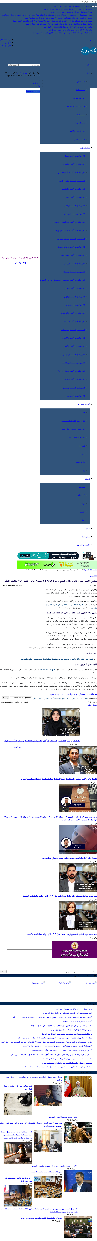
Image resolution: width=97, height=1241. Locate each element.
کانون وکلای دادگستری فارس (74, 288)
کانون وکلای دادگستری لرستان (74, 354)
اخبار (88, 73)
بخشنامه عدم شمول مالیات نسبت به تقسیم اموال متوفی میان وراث (66, 1033)
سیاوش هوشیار (23, 72)
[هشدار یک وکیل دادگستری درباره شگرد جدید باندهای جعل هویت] (78, 853)
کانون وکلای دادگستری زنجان (74, 263)
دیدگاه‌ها (17, 747)
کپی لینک (5, 697)
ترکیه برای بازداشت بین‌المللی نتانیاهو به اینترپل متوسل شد (70, 29)
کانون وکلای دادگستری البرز (75, 197)
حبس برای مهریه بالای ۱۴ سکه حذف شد (76, 1021)
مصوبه (82, 453)
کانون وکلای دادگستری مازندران (73, 362)
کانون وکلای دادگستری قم (75, 304)
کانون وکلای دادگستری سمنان (74, 271)
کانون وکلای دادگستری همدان (74, 387)
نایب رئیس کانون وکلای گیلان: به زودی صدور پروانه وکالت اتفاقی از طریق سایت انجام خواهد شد (57, 659)
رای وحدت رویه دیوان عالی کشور (73, 429)
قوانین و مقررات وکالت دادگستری (73, 420)
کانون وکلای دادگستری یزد (75, 396)
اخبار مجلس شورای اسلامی (75, 106)
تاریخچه (82, 503)
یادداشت (82, 487)
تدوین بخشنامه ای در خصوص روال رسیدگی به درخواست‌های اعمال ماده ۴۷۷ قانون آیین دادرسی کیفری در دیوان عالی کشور (47, 15)
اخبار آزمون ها (80, 122)
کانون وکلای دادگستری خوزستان (73, 255)
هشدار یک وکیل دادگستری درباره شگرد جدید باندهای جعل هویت (69, 858)
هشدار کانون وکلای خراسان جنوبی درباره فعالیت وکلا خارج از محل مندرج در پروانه (61, 1025)
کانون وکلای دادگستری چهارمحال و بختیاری (69, 222)
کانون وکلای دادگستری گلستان (73, 338)
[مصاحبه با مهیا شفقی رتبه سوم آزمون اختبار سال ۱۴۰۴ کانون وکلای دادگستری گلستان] (78, 929)
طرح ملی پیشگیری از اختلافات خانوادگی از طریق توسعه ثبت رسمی (66, 1062)
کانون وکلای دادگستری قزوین (74, 296)
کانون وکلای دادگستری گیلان (74, 346)
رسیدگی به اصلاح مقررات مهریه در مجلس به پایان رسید (71, 12)
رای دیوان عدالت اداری (76, 437)
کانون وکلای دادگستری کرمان (74, 321)
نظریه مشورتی (80, 462)
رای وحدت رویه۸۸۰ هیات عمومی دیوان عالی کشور (72, 6)
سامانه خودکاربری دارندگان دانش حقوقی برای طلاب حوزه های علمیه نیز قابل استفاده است (59, 24)
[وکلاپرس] (93, 53)
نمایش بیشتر (92, 705)
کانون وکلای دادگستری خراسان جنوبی (71, 238)
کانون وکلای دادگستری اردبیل (74, 164)
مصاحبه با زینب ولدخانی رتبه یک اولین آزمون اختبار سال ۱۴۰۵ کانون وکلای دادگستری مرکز (42, 740)
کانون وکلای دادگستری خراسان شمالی (71, 247)
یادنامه (82, 511)
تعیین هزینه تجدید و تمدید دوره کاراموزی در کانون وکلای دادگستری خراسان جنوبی (61, 1050)
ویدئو (83, 520)
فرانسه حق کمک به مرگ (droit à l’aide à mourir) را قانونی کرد (68, 27)
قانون (83, 412)
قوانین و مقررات (84, 404)
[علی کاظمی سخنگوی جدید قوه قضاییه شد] (78, 1191)
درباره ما (87, 528)
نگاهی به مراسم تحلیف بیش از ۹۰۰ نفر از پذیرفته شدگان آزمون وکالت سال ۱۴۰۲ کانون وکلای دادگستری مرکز (52, 21)
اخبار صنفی (81, 81)
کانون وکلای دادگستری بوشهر (74, 213)
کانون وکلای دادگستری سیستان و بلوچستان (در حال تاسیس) (62, 280)
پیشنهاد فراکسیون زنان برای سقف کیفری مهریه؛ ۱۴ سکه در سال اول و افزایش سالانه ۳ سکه (58, 18)
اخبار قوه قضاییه (79, 98)
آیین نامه (82, 445)
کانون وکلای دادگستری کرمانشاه (73, 329)
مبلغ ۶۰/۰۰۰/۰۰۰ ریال (47, 669)
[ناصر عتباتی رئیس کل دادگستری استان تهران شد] (48, 1105)
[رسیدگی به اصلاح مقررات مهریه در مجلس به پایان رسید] (78, 1237)
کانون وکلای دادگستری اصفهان (73, 189)
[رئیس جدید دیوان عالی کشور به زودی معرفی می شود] (48, 1197)
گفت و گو (81, 495)
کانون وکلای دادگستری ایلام (74, 205)
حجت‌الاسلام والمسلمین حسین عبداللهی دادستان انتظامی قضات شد (65, 1058)
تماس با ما (86, 536)
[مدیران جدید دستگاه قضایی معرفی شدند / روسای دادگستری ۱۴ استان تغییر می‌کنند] (78, 1096)
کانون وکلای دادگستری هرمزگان (73, 379)
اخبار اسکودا (80, 89)
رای (84, 470)
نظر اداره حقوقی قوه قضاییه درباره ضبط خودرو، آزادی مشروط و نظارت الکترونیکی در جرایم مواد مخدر (54, 1037)
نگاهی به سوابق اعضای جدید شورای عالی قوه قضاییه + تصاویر (54, 1166)
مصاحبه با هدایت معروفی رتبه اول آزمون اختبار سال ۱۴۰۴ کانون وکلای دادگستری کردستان (59, 896)
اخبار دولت (81, 114)
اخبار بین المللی (79, 139)
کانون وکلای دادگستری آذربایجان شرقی (70, 172)
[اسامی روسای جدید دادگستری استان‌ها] (18, 1114)
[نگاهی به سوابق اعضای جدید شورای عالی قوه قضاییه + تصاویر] (18, 1163)
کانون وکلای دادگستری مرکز (74, 156)
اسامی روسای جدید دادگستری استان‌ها (63, 1117)
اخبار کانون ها (85, 147)
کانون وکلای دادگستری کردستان (73, 313)
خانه (88, 64)
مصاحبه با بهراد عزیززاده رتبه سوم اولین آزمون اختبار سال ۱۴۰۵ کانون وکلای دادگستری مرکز (59, 778)
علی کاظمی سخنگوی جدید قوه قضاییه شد (46, 1171)
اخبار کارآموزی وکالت (77, 131)
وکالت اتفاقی (37, 698)
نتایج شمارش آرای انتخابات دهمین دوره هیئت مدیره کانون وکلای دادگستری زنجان (62, 32)
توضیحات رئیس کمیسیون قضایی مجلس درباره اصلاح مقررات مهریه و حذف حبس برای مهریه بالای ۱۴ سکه (52, 1017)
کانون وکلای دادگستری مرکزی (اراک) (71, 371)
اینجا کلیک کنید (20, 262)
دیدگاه (87, 478)
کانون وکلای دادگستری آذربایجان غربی (71, 180)
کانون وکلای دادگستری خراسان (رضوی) (70, 230)
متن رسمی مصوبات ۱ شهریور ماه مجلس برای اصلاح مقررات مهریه (68, 9)
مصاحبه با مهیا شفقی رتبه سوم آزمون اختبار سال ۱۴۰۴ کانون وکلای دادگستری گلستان (61, 934)
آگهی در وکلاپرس (83, 544)
